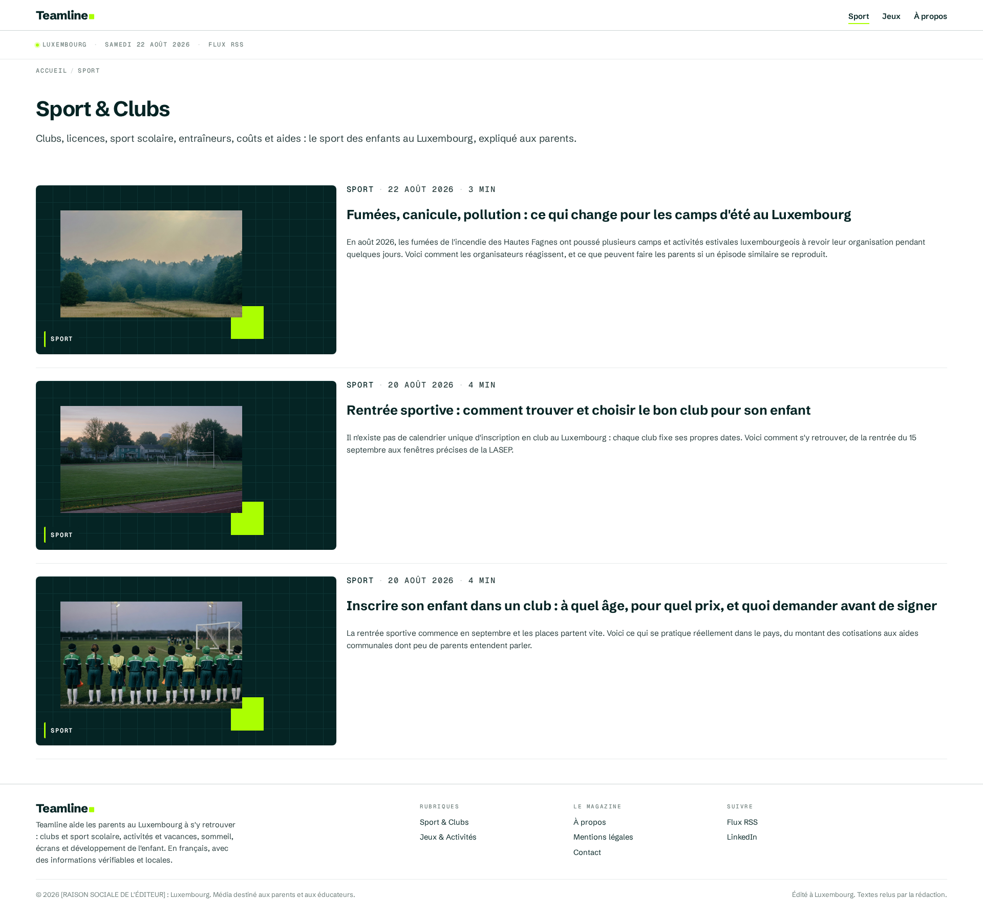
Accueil (51, 71)
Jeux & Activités (448, 837)
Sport (858, 17)
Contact (587, 852)
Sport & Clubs (444, 822)
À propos (930, 17)
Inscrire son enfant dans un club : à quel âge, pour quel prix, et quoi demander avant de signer (642, 605)
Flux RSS (226, 44)
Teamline (62, 15)
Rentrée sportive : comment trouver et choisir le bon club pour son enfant (579, 410)
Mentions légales (603, 837)
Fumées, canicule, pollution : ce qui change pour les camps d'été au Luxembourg (599, 214)
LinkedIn (742, 837)
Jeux (891, 17)
